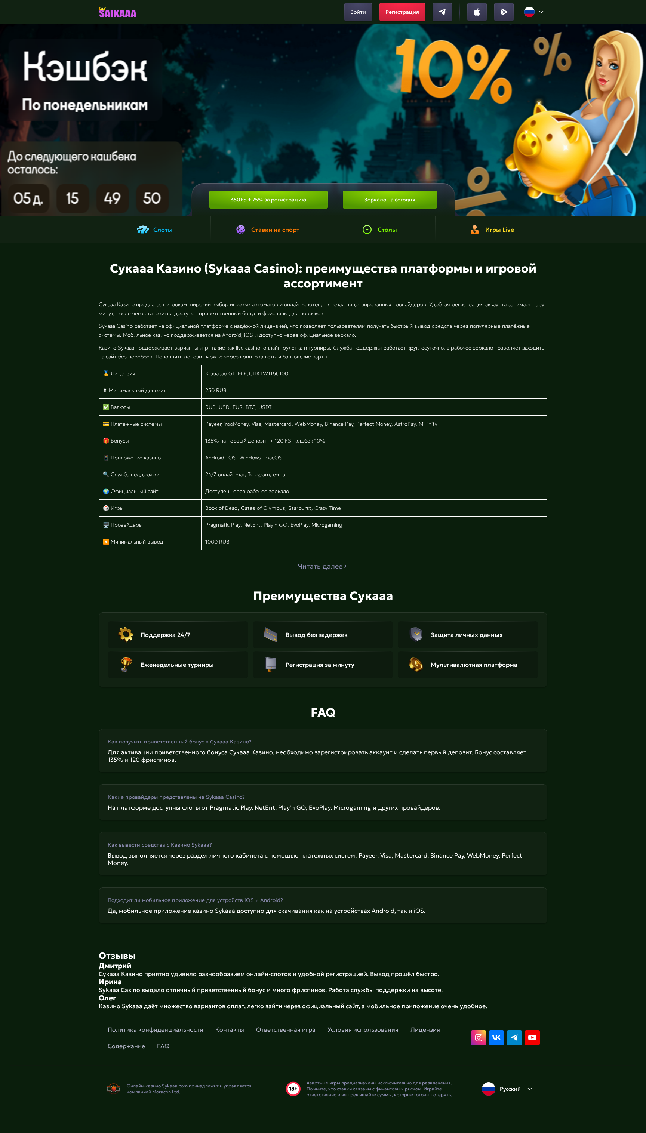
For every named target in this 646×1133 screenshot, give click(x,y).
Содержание (126, 1046)
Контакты (229, 1029)
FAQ (163, 1046)
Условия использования (363, 1029)
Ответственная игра (286, 1029)
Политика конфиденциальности (155, 1029)
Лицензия (425, 1029)
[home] (117, 12)
